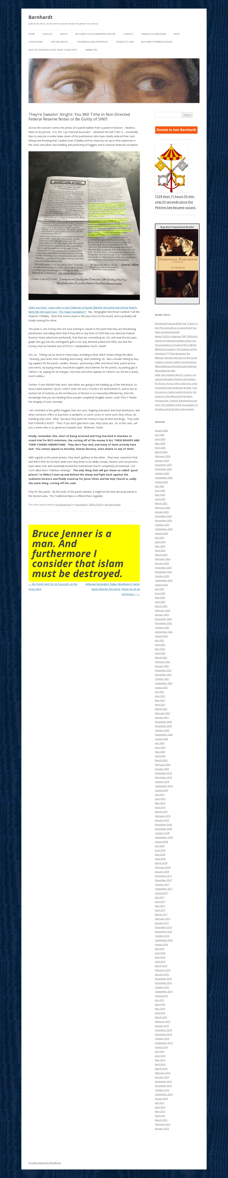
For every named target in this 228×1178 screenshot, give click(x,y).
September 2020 (164, 734)
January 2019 (162, 820)
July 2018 (159, 846)
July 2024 (159, 537)
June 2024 (160, 542)
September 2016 (164, 940)
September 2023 (164, 580)
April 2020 (160, 756)
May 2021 (160, 700)
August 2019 (161, 790)
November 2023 (163, 571)
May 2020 (160, 751)
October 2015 (162, 987)
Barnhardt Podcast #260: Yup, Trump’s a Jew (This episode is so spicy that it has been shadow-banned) (176, 328)
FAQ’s (177, 34)
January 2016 (162, 974)
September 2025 (164, 477)
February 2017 (162, 918)
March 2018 (161, 863)
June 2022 (160, 644)
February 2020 (162, 764)
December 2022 (163, 619)
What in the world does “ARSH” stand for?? (52, 49)
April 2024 (160, 550)
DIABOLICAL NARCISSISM (153, 34)
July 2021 (159, 691)
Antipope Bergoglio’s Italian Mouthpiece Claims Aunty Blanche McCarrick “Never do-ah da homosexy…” (113, 589)
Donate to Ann (125, 41)
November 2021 (163, 674)
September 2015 (164, 991)
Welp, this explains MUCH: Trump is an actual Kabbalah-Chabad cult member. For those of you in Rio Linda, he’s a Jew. (176, 379)
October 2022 (162, 627)
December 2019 (163, 773)
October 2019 (162, 781)
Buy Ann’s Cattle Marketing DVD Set (96, 34)
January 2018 (162, 871)
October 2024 (162, 524)
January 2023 (162, 614)
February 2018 (162, 867)
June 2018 (160, 850)
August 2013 (161, 1098)
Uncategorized (63, 504)
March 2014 (161, 1068)
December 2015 (163, 978)
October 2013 (162, 1090)
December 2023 (163, 567)
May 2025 (160, 494)
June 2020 (160, 747)
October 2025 (162, 473)
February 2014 (162, 1073)
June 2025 (160, 490)
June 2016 (160, 953)
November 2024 (163, 520)
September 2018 (164, 837)
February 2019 (162, 816)
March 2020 (161, 760)
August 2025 (161, 482)
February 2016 (162, 970)
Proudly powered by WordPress (44, 1162)
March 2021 (161, 709)
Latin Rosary (35, 41)
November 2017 (163, 880)
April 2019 (160, 807)
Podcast (47, 34)
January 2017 (162, 923)
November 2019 (163, 777)
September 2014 (164, 1043)
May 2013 (160, 1111)
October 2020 (162, 730)
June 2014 (160, 1055)
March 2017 (161, 914)
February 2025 (162, 507)
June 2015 (160, 1004)
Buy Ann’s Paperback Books (156, 41)
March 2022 (161, 657)
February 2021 (162, 713)
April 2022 (160, 653)
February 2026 (162, 456)
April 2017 (160, 910)
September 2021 (164, 683)
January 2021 (162, 717)
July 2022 (159, 640)
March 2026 (161, 452)
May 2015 (160, 1008)
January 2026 (162, 460)
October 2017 (162, 884)
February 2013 (162, 1124)
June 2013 (160, 1107)
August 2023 (161, 584)
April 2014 (160, 1064)
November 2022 (163, 623)
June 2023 (160, 593)
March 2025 (161, 503)
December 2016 (163, 927)
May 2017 (160, 905)
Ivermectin (91, 49)
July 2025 (159, 486)
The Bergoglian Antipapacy (92, 41)
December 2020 (163, 721)
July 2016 (159, 948)
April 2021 (160, 704)
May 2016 (160, 957)
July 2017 (159, 897)
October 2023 (162, 576)
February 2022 (162, 661)
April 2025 (160, 499)
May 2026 (160, 443)
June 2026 (160, 439)
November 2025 (163, 469)
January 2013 (162, 1128)
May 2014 (160, 1060)
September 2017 (164, 888)
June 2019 (160, 798)
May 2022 (160, 649)
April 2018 (160, 858)
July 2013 (159, 1102)
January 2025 (162, 512)
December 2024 (163, 516)
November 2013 (163, 1085)
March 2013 (161, 1120)
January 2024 (162, 563)
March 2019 (161, 811)
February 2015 (162, 1021)
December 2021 (163, 670)
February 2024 (162, 559)
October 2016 (162, 935)
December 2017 (163, 876)
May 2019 (160, 803)
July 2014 (159, 1051)
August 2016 (161, 944)
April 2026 (160, 447)
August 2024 (161, 533)
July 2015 (159, 1000)
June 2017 (160, 901)
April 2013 (160, 1115)
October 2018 (162, 833)
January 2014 (162, 1077)
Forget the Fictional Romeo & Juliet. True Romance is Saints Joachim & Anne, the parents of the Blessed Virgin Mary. (176, 392)
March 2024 (161, 554)
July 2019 (159, 794)
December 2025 (163, 464)
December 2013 (163, 1081)
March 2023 (161, 606)
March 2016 (161, 965)
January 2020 (162, 768)
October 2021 (162, 679)
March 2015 (161, 1017)
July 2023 (159, 589)
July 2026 (159, 434)
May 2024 (160, 546)
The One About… (60, 41)
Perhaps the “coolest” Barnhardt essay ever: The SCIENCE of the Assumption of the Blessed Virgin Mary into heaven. (176, 405)
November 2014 (163, 1034)
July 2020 (159, 743)
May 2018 (160, 854)
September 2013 (164, 1094)
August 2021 (161, 687)
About (64, 34)
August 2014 (161, 1047)
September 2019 (164, 786)
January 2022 (162, 666)
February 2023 (162, 610)
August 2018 (161, 841)
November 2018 (163, 828)
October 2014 (162, 1038)
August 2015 (161, 995)
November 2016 (163, 931)
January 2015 (162, 1025)
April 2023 (160, 601)
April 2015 (160, 1013)
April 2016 (160, 961)
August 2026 (161, 430)
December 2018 (163, 824)
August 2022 (161, 636)
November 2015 (163, 983)
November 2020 (163, 726)
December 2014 (163, 1030)
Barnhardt (40, 17)
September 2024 (164, 529)
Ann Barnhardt (112, 504)
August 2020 (161, 738)
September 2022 (164, 631)
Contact (128, 34)
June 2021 (160, 696)
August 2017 (161, 893)
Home (31, 34)
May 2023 (160, 597)
